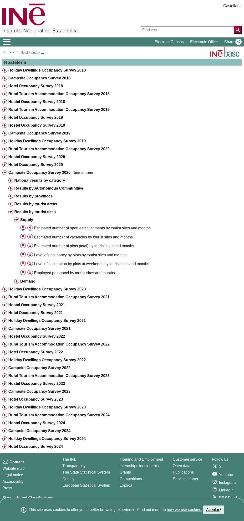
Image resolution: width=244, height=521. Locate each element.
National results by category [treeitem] (39, 180)
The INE (69, 459)
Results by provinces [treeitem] (33, 196)
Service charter (185, 479)
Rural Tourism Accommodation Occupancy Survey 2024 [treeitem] (59, 415)
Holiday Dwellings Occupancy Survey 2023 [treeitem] (47, 407)
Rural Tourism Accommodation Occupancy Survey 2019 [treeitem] (59, 110)
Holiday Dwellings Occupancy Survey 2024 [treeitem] (47, 439)
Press (7, 488)
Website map (13, 468)
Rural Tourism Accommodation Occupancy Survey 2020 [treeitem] (59, 149)
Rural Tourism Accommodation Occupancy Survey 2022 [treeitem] (59, 344)
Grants (125, 472)
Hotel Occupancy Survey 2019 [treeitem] (35, 117)
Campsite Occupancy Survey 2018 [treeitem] (39, 78)
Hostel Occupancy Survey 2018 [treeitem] (36, 102)
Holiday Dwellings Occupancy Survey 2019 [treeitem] (47, 141)
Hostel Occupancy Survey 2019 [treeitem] (36, 125)
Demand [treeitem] (28, 281)
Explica (126, 485)
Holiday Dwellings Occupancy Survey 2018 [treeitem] (47, 70)
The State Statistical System (86, 472)
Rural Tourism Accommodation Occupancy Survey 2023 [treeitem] (59, 376)
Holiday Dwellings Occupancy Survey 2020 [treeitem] (47, 289)
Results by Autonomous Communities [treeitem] (48, 188)
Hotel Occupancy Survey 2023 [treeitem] (35, 399)
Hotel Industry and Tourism (39, 52)
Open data (181, 466)
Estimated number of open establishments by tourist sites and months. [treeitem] (93, 228)
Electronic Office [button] (204, 42)
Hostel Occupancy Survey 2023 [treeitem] (36, 384)
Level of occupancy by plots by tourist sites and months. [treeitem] (80, 255)
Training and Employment (141, 459)
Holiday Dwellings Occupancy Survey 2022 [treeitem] (47, 360)
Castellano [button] (232, 6)
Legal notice (12, 475)
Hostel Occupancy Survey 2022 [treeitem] (36, 336)
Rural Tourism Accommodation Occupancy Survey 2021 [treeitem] (59, 297)
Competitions (131, 479)
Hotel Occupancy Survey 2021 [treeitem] (35, 313)
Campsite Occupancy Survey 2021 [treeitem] (39, 328)
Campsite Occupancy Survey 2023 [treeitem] (39, 391)
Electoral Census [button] (169, 42)
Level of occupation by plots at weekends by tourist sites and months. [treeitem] (92, 264)
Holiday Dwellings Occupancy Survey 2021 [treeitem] (47, 321)
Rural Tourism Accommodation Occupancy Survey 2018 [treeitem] (59, 94)
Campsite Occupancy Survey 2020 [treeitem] (39, 172)
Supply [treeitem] (26, 220)
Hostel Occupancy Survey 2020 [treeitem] (36, 157)
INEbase (8, 52)
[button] (232, 42)
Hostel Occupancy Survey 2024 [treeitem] (36, 423)
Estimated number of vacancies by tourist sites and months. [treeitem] (84, 237)
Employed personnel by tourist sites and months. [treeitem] (75, 273)
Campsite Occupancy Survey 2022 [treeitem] (39, 368)
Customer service (187, 459)
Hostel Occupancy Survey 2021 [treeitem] (36, 305)
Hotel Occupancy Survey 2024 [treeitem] (35, 446)
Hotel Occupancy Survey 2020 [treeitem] (35, 165)
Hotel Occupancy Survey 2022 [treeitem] (35, 352)
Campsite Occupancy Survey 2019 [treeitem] (39, 133)
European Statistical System (86, 485)
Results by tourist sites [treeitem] (35, 212)
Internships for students (139, 466)
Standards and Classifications (27, 498)
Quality (68, 479)
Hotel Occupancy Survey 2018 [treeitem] (35, 86)
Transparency (74, 466)
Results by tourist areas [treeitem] (35, 204)
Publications (183, 472)
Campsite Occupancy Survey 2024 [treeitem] (39, 431)
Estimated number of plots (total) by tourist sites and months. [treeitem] (84, 246)
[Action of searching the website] (238, 30)
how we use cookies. (184, 510)
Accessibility (13, 482)
